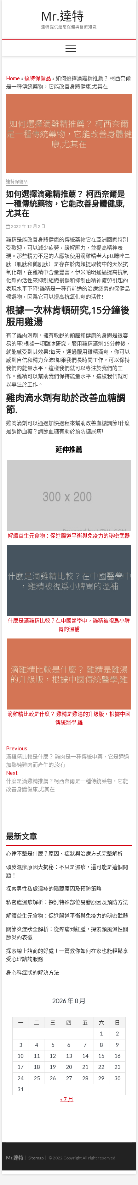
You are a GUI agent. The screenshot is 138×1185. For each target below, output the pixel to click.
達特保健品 (37, 78)
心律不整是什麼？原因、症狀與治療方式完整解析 (64, 853)
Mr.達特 (62, 16)
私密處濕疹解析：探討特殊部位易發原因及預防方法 (67, 902)
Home (13, 78)
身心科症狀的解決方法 (32, 972)
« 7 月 (66, 1099)
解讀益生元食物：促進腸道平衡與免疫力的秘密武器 (69, 535)
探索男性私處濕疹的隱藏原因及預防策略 (54, 888)
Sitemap (36, 1157)
